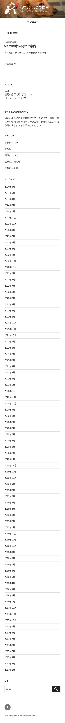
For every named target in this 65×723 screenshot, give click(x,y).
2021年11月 (10, 329)
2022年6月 (10, 292)
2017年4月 (10, 657)
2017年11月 (10, 614)
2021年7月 (10, 354)
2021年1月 (10, 385)
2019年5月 (10, 502)
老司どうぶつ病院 (34, 7)
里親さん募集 (11, 167)
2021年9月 (10, 341)
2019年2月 (10, 521)
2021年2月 (10, 378)
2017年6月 (10, 645)
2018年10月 (10, 546)
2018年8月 (10, 558)
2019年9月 (10, 484)
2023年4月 (10, 248)
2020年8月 (10, 416)
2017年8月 (10, 632)
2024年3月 (10, 205)
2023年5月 (10, 242)
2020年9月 (10, 409)
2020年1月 (10, 459)
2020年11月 (10, 397)
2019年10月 (10, 478)
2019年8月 (10, 490)
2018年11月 (10, 539)
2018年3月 (10, 589)
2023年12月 (10, 217)
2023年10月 (10, 224)
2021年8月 (10, 347)
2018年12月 (10, 533)
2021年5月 (10, 360)
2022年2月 (10, 316)
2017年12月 (10, 608)
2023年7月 (10, 236)
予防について (11, 143)
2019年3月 (10, 515)
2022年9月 (10, 273)
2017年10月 (10, 620)
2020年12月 (10, 391)
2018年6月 (10, 570)
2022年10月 (10, 267)
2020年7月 (10, 422)
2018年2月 (10, 595)
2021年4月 (10, 366)
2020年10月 (10, 403)
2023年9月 (10, 230)
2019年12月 (10, 465)
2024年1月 (10, 211)
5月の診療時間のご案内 (20, 46)
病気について (11, 155)
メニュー (34, 22)
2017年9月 (10, 626)
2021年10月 (10, 335)
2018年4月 (10, 583)
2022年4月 (10, 304)
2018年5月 (10, 577)
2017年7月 (10, 639)
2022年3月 (10, 310)
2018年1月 (10, 601)
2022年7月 (10, 285)
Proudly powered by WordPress (20, 715)
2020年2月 (10, 453)
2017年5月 (10, 651)
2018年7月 (10, 564)
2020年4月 (10, 440)
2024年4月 (10, 199)
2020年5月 (10, 434)
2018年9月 (10, 552)
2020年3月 (10, 446)
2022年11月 (10, 261)
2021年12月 (10, 323)
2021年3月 (10, 372)
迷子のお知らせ (12, 161)
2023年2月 (10, 255)
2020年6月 (10, 428)
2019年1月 (10, 527)
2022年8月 (10, 279)
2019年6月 (10, 496)
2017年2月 (10, 669)
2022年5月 (10, 298)
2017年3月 (10, 663)
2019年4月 (10, 508)
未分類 (8, 149)
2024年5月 (10, 193)
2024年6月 (10, 186)
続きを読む (10, 64)
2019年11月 (10, 471)
